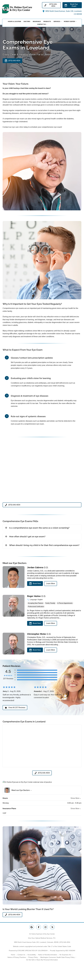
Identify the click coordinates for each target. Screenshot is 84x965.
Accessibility (31, 955)
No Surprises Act (65, 955)
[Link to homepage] (22, 8)
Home (13, 955)
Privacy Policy (33, 957)
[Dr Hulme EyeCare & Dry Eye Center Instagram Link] (45, 927)
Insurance (37, 21)
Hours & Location (14, 21)
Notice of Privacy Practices (17, 957)
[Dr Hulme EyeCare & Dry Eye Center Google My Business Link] (31, 927)
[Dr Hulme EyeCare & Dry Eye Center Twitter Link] (52, 927)
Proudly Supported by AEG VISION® (62, 950)
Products (47, 21)
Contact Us (41, 24)
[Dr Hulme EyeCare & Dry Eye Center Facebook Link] (38, 927)
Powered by (28, 950)
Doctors (27, 21)
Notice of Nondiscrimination (47, 955)
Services (56, 21)
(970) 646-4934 (64, 942)
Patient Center (69, 21)
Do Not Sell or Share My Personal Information (42, 960)
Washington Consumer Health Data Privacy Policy (57, 957)
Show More (75, 798)
